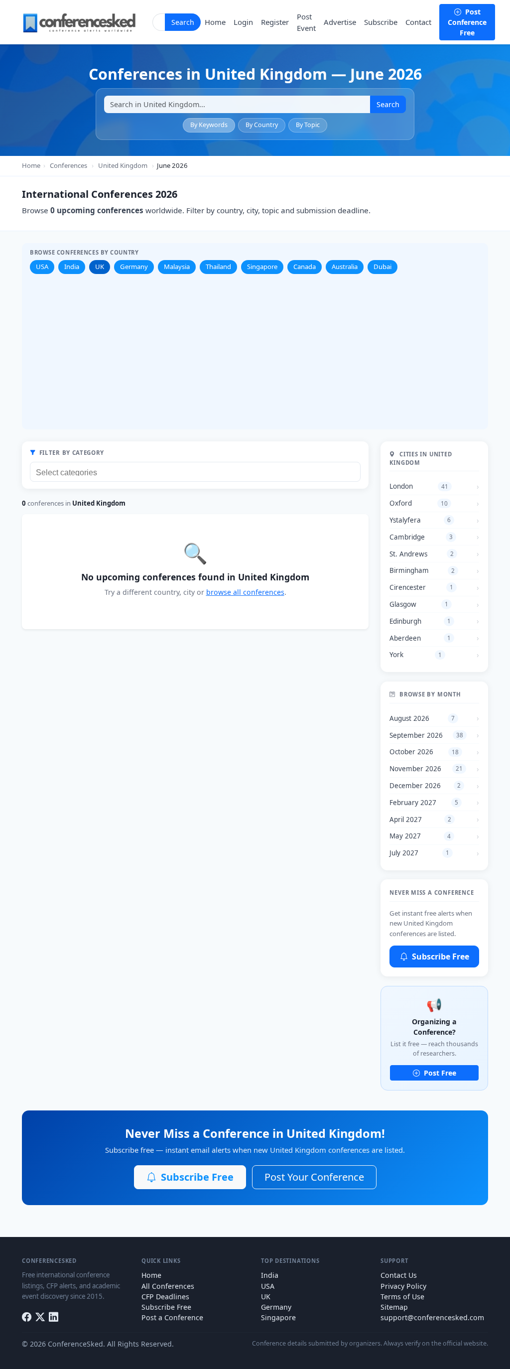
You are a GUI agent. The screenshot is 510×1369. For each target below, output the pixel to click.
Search (182, 22)
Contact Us (399, 1275)
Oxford (418, 503)
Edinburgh (420, 621)
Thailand (218, 266)
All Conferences (167, 1286)
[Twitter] (40, 1317)
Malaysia (177, 266)
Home (215, 22)
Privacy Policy (403, 1286)
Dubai (382, 266)
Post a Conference (172, 1317)
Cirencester (421, 587)
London (418, 486)
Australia (345, 266)
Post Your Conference (314, 1177)
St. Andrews (421, 553)
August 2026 (422, 718)
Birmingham (421, 570)
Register (275, 22)
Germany (134, 266)
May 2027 (419, 835)
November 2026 (425, 768)
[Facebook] (26, 1317)
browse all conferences (245, 592)
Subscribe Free (439, 956)
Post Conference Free (467, 22)
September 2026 (426, 735)
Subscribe (380, 22)
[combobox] (195, 472)
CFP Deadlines (165, 1296)
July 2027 (419, 852)
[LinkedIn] (53, 1317)
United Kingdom (122, 165)
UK (99, 266)
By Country (262, 125)
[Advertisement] (255, 348)
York (415, 654)
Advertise (340, 22)
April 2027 (420, 819)
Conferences (68, 165)
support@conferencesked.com (432, 1317)
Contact (418, 22)
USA (42, 266)
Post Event (306, 21)
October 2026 (423, 751)
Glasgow (418, 604)
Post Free (439, 1073)
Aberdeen (419, 638)
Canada (304, 266)
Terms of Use (402, 1296)
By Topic (308, 125)
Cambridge (420, 537)
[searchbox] (198, 471)
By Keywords (209, 125)
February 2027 (423, 802)
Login (243, 22)
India (71, 266)
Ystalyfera (419, 520)
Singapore (262, 266)
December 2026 (424, 785)
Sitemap (394, 1307)
